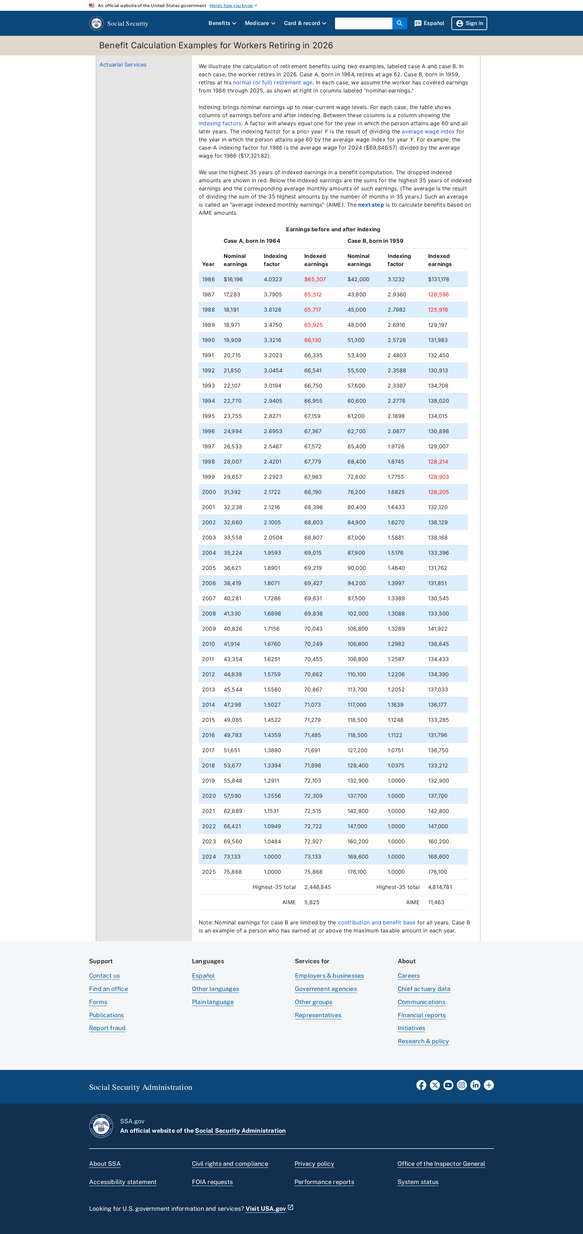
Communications (421, 1001)
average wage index (428, 131)
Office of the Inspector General (441, 1163)
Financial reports (422, 1015)
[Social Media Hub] (489, 1087)
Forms (98, 1001)
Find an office (108, 988)
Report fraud (107, 1027)
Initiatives (411, 1027)
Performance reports (324, 1181)
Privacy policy (314, 1163)
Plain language (213, 1001)
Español (203, 975)
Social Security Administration (240, 1130)
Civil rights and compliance (230, 1163)
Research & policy (423, 1041)
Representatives (318, 1015)
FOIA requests (212, 1181)
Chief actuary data (424, 988)
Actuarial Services (123, 64)
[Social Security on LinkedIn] (475, 1087)
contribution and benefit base (377, 922)
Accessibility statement (123, 1181)
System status (418, 1181)
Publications (106, 1015)
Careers (409, 975)
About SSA (105, 1163)
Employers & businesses (329, 975)
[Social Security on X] (435, 1087)
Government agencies (326, 988)
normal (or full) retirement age (272, 82)
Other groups (313, 1001)
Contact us (104, 975)
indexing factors (220, 123)
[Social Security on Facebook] (421, 1087)
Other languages (215, 988)
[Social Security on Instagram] (462, 1087)
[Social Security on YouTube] (448, 1087)
